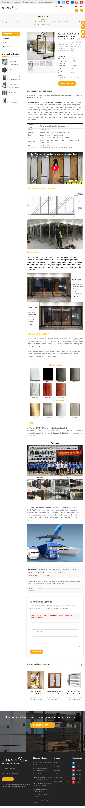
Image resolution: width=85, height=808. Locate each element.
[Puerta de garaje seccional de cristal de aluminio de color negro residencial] (4, 62)
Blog (23, 786)
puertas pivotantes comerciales (49, 569)
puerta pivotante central (71, 569)
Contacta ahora (40, 725)
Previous (76, 665)
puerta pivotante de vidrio (56, 572)
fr (68, 6)
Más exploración (8, 47)
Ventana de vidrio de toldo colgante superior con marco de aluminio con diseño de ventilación (14, 86)
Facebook (79, 763)
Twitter (78, 767)
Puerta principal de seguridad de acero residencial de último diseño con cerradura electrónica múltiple (14, 78)
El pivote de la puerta (38, 22)
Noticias (56, 774)
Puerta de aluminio (23, 22)
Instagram (79, 778)
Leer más (7, 779)
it (73, 6)
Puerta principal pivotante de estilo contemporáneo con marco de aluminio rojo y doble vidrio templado (36, 693)
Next (81, 665)
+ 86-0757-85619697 (9, 768)
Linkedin (78, 774)
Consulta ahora (67, 83)
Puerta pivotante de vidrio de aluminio (40, 257)
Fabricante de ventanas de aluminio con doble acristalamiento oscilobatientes (55, 693)
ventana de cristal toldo (40, 774)
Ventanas (6, 39)
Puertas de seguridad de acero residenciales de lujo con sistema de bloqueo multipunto (14, 71)
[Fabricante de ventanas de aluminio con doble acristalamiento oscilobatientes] (55, 680)
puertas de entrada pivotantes (39, 575)
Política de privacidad (61, 781)
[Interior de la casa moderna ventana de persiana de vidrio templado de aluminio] (74, 680)
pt (78, 6)
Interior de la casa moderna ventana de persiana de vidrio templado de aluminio (74, 693)
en (63, 6)
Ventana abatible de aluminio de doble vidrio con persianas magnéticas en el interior (14, 101)
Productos (57, 766)
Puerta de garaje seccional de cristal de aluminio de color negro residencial (14, 63)
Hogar (6, 22)
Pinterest (78, 782)
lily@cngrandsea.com (11, 773)
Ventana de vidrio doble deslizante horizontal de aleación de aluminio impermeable (13, 94)
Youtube (78, 770)
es (58, 6)
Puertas (12, 22)
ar (83, 6)
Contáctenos (58, 770)
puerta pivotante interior (37, 572)
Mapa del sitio (58, 777)
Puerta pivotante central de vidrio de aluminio (44, 102)
